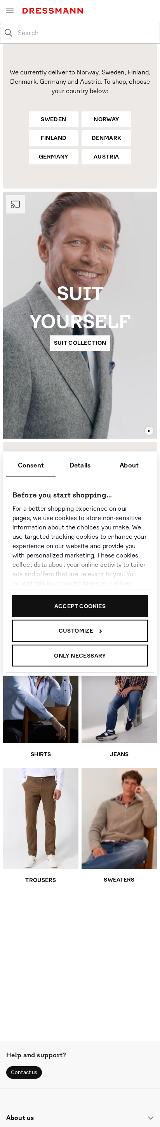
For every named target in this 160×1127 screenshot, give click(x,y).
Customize (76, 631)
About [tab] (129, 465)
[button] (24, 1072)
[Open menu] (10, 11)
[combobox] (86, 32)
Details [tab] (80, 465)
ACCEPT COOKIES (80, 606)
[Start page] (54, 11)
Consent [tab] (31, 465)
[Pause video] (149, 431)
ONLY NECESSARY (80, 655)
